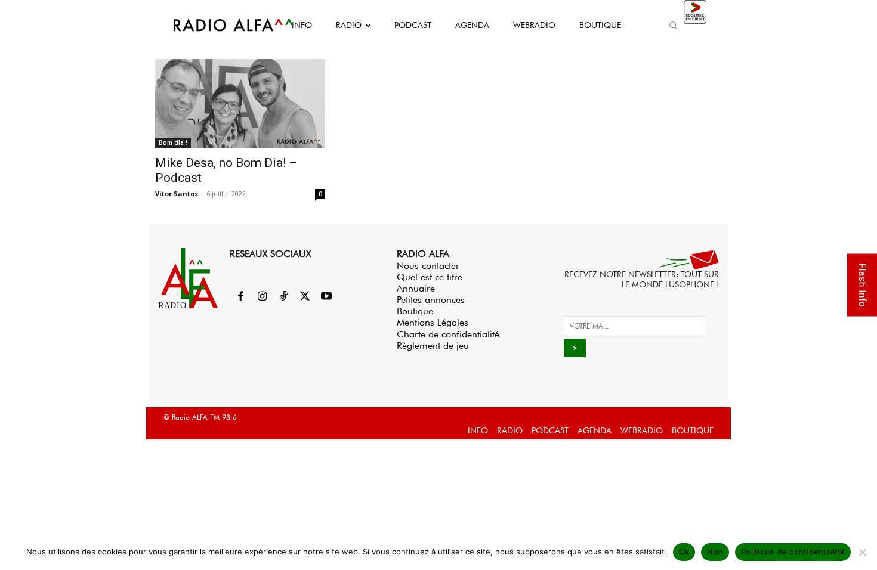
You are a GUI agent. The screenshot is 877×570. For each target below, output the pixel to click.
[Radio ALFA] (219, 25)
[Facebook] (240, 297)
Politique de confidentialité (793, 551)
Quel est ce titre (429, 277)
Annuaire (416, 288)
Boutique (415, 311)
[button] (673, 25)
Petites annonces (431, 299)
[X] (305, 297)
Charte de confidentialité (448, 334)
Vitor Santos (176, 193)
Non (715, 551)
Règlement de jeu (433, 345)
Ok (684, 551)
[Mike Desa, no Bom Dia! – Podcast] (240, 103)
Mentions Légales (432, 322)
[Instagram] (262, 297)
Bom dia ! (173, 142)
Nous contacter (428, 265)
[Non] (862, 552)
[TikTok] (283, 297)
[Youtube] (326, 297)
